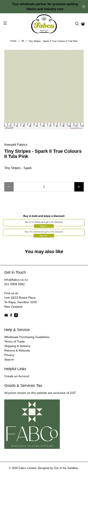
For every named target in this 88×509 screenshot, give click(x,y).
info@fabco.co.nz (16, 279)
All (22, 41)
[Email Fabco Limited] (6, 316)
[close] (84, 6)
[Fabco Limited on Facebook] (11, 316)
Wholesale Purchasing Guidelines (27, 337)
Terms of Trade (14, 341)
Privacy (9, 355)
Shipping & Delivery (17, 346)
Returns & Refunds (17, 350)
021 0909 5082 (14, 284)
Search (9, 359)
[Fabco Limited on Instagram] (16, 316)
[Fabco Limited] (44, 23)
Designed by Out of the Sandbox (58, 468)
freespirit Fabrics (16, 144)
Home (13, 41)
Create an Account (16, 376)
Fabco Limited (27, 468)
